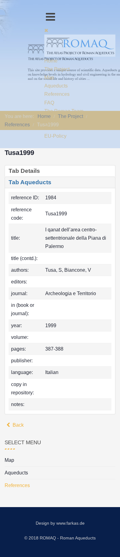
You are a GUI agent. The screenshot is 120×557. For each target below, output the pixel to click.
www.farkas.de (70, 523)
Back (17, 425)
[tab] (60, 171)
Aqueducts (16, 472)
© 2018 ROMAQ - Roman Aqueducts (60, 537)
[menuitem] (51, 60)
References (17, 485)
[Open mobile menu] (50, 17)
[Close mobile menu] (46, 30)
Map (9, 460)
